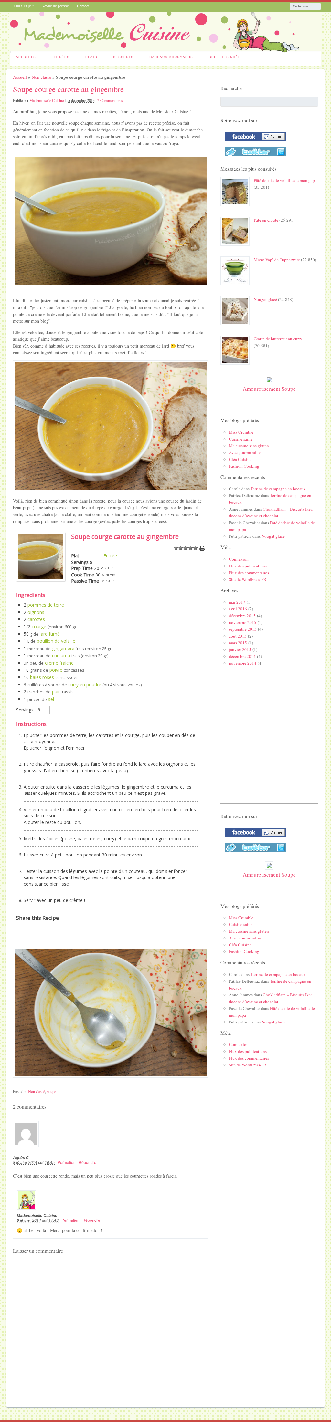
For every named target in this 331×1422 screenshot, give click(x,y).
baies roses (42, 677)
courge (39, 626)
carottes (36, 619)
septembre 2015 (243, 629)
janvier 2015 (240, 649)
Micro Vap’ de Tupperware (277, 260)
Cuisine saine (240, 439)
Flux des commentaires (249, 573)
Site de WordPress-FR (247, 579)
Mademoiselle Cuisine (46, 100)
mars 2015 (238, 643)
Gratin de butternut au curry (278, 339)
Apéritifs (26, 57)
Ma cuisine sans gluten (249, 446)
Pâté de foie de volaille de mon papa (285, 180)
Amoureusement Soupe (269, 388)
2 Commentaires (110, 100)
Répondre (87, 1162)
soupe (51, 1091)
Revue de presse (55, 6)
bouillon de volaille (56, 641)
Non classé (41, 77)
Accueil (20, 77)
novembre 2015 (242, 622)
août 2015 (238, 636)
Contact (83, 6)
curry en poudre (84, 684)
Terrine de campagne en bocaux (278, 489)
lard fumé (50, 634)
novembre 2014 (242, 663)
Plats (91, 57)
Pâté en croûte (266, 220)
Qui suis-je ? (24, 6)
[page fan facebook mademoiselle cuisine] (253, 142)
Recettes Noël (224, 57)
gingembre (63, 648)
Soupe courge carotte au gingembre (68, 89)
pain (56, 692)
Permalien (67, 1162)
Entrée (110, 556)
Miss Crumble (241, 432)
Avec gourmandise (245, 452)
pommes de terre (45, 605)
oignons (35, 612)
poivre (55, 670)
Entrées (60, 57)
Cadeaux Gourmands (171, 57)
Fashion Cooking (244, 466)
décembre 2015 (242, 615)
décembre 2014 (242, 656)
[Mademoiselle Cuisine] (165, 49)
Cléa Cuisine (240, 459)
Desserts (123, 57)
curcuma (61, 655)
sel (51, 699)
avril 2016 (238, 609)
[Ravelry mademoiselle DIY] (253, 158)
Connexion (239, 559)
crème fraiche (59, 663)
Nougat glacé (265, 299)
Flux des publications (248, 566)
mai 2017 (237, 602)
